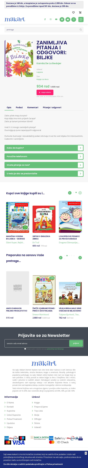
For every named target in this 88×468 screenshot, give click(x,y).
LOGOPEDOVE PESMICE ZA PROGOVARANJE (69, 237)
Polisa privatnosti (14, 419)
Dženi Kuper (11, 242)
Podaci (19, 107)
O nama (10, 402)
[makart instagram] (50, 19)
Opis (9, 107)
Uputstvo (11, 423)
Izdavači (37, 427)
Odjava (10, 427)
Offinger (37, 419)
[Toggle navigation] (81, 19)
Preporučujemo (41, 407)
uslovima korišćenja (55, 349)
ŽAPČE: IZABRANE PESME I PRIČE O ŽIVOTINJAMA (44, 309)
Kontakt (10, 407)
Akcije (36, 415)
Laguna (40, 72)
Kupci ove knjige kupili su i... (25, 193)
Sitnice (37, 423)
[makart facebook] (45, 19)
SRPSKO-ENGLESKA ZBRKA (41, 237)
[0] (80, 12)
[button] (70, 193)
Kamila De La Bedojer (49, 63)
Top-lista (38, 411)
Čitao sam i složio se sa (45, 349)
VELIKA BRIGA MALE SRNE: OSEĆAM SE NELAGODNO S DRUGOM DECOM (70, 309)
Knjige (37, 402)
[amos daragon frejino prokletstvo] (17, 288)
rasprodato (46, 92)
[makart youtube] (56, 19)
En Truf (36, 242)
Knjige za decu (42, 79)
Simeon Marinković (41, 314)
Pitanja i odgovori (52, 107)
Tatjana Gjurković (66, 314)
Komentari (32, 107)
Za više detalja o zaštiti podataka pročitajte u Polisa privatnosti (33, 464)
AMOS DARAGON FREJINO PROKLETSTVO (16, 309)
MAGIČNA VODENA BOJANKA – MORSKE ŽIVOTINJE (15, 237)
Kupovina (11, 411)
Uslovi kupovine (14, 415)
